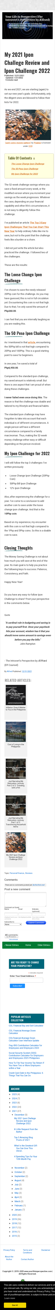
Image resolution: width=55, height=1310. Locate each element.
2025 (14, 1094)
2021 (14, 1111)
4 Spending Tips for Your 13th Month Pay (25, 1157)
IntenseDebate (13, 939)
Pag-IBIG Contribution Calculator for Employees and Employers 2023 (25, 1046)
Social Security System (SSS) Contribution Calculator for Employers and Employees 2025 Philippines (26, 1055)
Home (28, 945)
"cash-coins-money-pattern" (18, 143)
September (20, 1176)
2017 (14, 1227)
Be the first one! (39, 885)
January (18, 1209)
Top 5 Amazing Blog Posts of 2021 (23, 1138)
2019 (14, 1219)
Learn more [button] (9, 1298)
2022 (14, 1107)
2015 (14, 1236)
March (18, 1201)
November (20, 1168)
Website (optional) (36, 910)
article (31, 342)
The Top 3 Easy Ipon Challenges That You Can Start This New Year (26, 227)
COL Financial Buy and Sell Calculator (26, 1025)
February (19, 1205)
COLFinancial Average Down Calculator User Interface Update (24, 1039)
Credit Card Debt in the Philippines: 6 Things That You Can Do (26, 1074)
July (17, 1184)
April (17, 1197)
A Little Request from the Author (26, 1130)
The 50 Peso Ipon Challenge (24, 169)
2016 (14, 1231)
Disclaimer (45, 1250)
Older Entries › (44, 945)
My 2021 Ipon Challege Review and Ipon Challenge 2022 (25, 1121)
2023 (14, 1102)
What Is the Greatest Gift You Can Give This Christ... (25, 1148)
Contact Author (27, 1259)
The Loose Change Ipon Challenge (27, 164)
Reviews (28, 873)
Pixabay (37, 143)
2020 (14, 1215)
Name (6, 909)
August (18, 1180)
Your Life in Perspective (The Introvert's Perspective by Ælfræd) (27, 18)
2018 (14, 1223)
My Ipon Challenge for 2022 (24, 174)
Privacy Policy (9, 1250)
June (17, 1188)
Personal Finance (17, 873)
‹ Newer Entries (11, 945)
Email (20, 909)
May (17, 1193)
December (20, 1114)
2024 (14, 1098)
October (19, 1172)
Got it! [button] (15, 1305)
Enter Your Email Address (23, 976)
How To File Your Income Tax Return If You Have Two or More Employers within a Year (26, 1065)
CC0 (30, 146)
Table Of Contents (20, 158)
